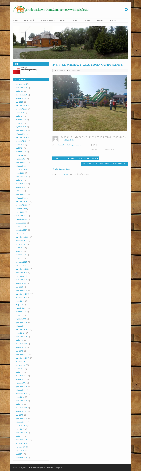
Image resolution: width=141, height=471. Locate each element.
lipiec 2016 (20, 397)
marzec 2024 (21, 152)
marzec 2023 (21, 187)
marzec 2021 (21, 255)
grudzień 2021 (21, 230)
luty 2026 (19, 102)
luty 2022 (19, 226)
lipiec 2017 (20, 368)
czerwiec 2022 (21, 216)
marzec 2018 (21, 347)
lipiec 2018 (20, 333)
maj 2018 (19, 340)
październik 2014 (22, 440)
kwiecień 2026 (21, 95)
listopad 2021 (21, 233)
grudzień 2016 (21, 386)
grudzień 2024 (21, 130)
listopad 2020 (21, 265)
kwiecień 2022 (21, 219)
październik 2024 (22, 137)
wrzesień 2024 (21, 141)
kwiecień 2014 (21, 457)
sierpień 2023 (21, 169)
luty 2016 (19, 415)
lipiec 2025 (20, 112)
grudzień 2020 (21, 262)
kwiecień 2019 (21, 308)
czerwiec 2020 (21, 280)
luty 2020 (19, 287)
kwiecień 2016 (21, 408)
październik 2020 (22, 269)
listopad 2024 (21, 134)
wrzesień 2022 (21, 205)
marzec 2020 (21, 283)
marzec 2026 (21, 98)
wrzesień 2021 (21, 240)
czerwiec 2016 (21, 400)
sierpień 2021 (21, 244)
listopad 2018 (21, 326)
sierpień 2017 (21, 365)
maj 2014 (19, 454)
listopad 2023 (21, 166)
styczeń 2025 (21, 127)
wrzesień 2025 (21, 109)
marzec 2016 (21, 411)
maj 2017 (19, 372)
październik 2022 (22, 201)
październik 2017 (22, 358)
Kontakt (113, 20)
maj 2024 (19, 148)
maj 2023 (19, 180)
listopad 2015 (21, 422)
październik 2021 (22, 237)
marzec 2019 (21, 311)
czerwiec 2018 (21, 336)
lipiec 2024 (20, 144)
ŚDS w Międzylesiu (74, 70)
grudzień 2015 (21, 418)
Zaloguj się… (59, 468)
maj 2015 (19, 436)
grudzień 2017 (21, 354)
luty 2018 (19, 351)
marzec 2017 (21, 379)
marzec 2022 (21, 223)
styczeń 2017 (21, 383)
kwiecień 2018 (21, 344)
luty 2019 (19, 315)
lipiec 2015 (20, 429)
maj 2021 (19, 251)
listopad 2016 (21, 390)
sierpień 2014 (21, 447)
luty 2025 (19, 123)
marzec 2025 (21, 119)
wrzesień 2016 (21, 393)
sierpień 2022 (21, 208)
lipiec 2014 (20, 450)
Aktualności (29, 20)
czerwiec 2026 (21, 87)
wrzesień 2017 (21, 361)
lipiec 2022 (20, 212)
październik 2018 (22, 329)
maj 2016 (19, 404)
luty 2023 (19, 191)
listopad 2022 (21, 198)
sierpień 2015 (21, 425)
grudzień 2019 (21, 290)
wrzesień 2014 (21, 443)
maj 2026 (19, 91)
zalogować (65, 174)
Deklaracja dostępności (93, 20)
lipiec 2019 (20, 301)
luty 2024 (19, 155)
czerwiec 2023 (21, 176)
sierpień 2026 (21, 84)
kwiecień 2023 (21, 183)
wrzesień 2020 (21, 272)
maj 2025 (19, 116)
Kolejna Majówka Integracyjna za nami (70, 145)
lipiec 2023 (20, 173)
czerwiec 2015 (21, 432)
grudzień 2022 (21, 194)
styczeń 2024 (21, 159)
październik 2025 (22, 105)
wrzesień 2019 (21, 297)
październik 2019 (22, 294)
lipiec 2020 (20, 276)
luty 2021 (19, 258)
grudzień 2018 (21, 322)
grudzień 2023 (21, 162)
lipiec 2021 (20, 247)
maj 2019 (19, 304)
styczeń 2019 (21, 319)
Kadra (74, 20)
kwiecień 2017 (21, 376)
